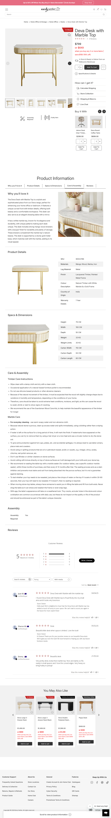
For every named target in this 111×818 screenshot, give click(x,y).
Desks (62, 22)
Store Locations (33, 782)
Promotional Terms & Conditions (57, 800)
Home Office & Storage (38, 22)
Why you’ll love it (15, 186)
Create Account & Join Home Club (58, 782)
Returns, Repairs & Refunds (12, 791)
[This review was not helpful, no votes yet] (96, 617)
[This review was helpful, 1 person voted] (92, 617)
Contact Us (32, 786)
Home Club (32, 795)
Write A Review (86, 560)
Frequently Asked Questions (12, 782)
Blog (73, 786)
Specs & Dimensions (53, 186)
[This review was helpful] (92, 648)
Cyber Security (51, 791)
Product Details (33, 186)
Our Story (31, 791)
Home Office (53, 22)
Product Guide (7, 795)
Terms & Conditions (53, 795)
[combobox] (55, 14)
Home (26, 22)
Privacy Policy (51, 786)
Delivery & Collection (9, 786)
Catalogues (76, 782)
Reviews (90, 186)
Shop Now (88, 3)
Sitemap (75, 795)
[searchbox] (20, 579)
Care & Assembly (74, 186)
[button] (13, 715)
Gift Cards (75, 791)
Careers (30, 800)
